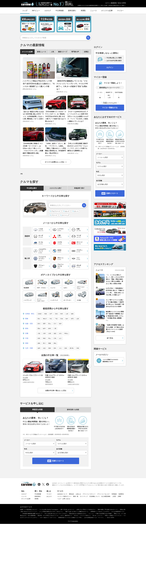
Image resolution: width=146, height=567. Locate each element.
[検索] (88, 38)
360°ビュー (36, 10)
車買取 (83, 10)
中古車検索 (60, 10)
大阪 (39, 333)
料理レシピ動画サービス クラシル (113, 515)
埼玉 (51, 318)
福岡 (39, 348)
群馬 (72, 318)
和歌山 (66, 333)
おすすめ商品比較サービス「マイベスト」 (94, 517)
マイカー (120, 10)
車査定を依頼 (37, 409)
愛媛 (49, 343)
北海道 (39, 314)
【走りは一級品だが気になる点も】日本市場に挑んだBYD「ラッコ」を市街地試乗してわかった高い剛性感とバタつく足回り (33, 115)
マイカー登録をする (110, 107)
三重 (55, 328)
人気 (52, 52)
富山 (49, 323)
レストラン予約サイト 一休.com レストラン (91, 515)
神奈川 (45, 318)
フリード (54, 215)
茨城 (61, 318)
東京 (39, 318)
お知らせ (78, 494)
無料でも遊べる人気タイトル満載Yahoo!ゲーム (76, 511)
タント (76, 211)
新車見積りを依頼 (73, 409)
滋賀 (55, 333)
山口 (60, 338)
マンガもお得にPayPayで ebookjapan (48, 509)
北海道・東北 (29, 313)
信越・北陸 (29, 323)
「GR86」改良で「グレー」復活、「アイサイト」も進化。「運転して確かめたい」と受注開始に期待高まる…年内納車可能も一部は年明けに (55, 148)
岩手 (51, 314)
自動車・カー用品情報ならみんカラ (28, 509)
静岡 (49, 328)
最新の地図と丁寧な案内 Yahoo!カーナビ (108, 509)
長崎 (49, 348)
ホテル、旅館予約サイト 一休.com (69, 515)
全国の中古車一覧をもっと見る (55, 390)
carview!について (62, 494)
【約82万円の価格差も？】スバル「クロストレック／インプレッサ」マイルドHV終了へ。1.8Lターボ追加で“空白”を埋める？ (72, 85)
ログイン (108, 3)
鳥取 (39, 338)
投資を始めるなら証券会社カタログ (77, 513)
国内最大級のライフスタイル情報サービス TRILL (70, 517)
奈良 (60, 333)
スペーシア (65, 215)
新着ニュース (41, 52)
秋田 (61, 314)
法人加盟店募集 (105, 496)
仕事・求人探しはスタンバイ (67, 509)
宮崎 (65, 348)
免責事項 (121, 494)
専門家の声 (75, 52)
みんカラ (49, 496)
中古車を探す (32, 188)
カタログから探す (56, 188)
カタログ (47, 10)
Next (89, 366)
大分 (60, 348)
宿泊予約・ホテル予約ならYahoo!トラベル (48, 515)
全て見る (110, 338)
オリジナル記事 (107, 10)
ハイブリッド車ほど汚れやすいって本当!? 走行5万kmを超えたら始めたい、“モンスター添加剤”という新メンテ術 (39, 83)
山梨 (77, 318)
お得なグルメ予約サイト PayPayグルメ (86, 509)
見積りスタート (58, 461)
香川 (44, 343)
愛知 (39, 328)
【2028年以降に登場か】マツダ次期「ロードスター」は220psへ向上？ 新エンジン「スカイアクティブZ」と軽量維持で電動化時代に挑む (33, 148)
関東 (26, 318)
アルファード (55, 211)
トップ (24, 10)
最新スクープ (62, 52)
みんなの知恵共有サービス (117, 511)
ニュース (93, 10)
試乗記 (86, 52)
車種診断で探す (79, 188)
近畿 (26, 333)
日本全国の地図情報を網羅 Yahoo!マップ (32, 513)
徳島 (39, 343)
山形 (67, 314)
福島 (72, 314)
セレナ (67, 211)
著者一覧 (75, 496)
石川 (55, 323)
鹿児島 (72, 348)
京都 (49, 333)
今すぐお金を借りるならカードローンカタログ (55, 513)
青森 (45, 314)
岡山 (49, 338)
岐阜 (44, 328)
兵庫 (44, 333)
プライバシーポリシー (89, 494)
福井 (60, 323)
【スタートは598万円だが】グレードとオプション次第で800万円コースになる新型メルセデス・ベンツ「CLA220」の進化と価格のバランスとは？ (77, 116)
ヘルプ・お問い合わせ (63, 498)
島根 (44, 338)
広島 (55, 338)
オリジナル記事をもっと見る (54, 162)
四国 (26, 343)
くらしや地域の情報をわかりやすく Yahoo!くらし (51, 511)
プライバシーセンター (103, 494)
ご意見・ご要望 (116, 496)
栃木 (67, 318)
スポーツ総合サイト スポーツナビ (48, 517)
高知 (55, 343)
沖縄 (77, 348)
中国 (26, 338)
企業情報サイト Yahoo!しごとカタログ (99, 511)
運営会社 (71, 494)
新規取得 (113, 3)
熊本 (55, 348)
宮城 (56, 314)
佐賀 (44, 348)
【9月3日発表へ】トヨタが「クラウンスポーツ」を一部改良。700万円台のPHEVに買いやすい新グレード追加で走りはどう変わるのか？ (55, 116)
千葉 (56, 318)
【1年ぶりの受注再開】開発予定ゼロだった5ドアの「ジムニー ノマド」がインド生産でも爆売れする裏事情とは (77, 147)
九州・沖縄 (29, 348)
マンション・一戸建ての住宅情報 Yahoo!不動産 (100, 513)
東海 (26, 328)
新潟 (39, 323)
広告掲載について (94, 496)
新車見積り (72, 10)
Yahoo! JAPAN (121, 3)
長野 (44, 323)
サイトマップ (84, 496)
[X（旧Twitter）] (43, 484)
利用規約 (114, 494)
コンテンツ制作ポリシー (64, 496)
